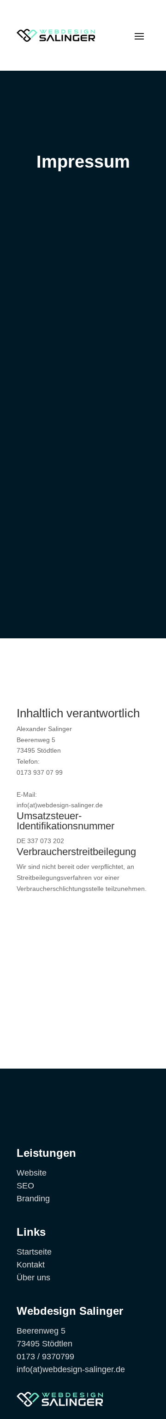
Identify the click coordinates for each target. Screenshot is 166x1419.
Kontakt (31, 1264)
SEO (25, 1185)
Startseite (34, 1251)
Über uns (33, 1277)
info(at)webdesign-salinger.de (71, 1369)
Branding (33, 1198)
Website (32, 1172)
